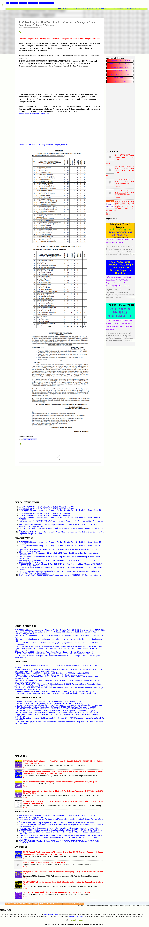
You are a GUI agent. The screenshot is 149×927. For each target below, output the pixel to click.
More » (25, 767)
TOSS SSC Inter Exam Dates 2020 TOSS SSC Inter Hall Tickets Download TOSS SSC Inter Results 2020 (51, 673)
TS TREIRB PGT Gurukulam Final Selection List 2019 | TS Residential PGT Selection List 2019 (48, 703)
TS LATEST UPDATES (30, 439)
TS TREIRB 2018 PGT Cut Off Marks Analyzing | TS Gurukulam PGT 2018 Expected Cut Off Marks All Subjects (54, 709)
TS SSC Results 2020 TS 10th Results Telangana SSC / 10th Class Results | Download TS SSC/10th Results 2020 (55, 693)
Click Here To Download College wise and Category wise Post (44, 145)
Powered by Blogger (75, 920)
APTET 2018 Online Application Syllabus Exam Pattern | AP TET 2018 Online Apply (56, 892)
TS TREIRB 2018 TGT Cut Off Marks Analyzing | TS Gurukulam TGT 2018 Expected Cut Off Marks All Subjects (54, 711)
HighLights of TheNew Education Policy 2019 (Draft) (44, 862)
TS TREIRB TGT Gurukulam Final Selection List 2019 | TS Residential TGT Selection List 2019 (48, 701)
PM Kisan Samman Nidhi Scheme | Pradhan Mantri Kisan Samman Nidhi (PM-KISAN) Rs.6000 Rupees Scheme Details (61, 835)
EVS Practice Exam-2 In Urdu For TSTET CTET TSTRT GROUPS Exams (44, 514)
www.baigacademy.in (76, 916)
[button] (20, 31)
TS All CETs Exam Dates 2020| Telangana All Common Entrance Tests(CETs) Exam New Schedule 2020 (56, 823)
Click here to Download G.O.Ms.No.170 (34, 114)
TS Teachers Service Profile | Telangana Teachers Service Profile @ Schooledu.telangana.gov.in (49, 675)
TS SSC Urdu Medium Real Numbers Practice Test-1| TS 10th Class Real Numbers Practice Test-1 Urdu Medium (59, 828)
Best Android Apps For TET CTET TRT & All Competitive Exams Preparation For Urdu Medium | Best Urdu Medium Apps (120, 205)
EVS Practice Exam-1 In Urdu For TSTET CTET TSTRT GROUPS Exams (44, 515)
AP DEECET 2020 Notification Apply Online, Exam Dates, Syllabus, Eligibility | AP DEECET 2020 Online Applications (60, 830)
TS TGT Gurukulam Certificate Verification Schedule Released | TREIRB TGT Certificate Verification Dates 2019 (55, 707)
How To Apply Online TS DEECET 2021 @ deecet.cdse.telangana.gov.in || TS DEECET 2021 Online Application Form (60, 575)
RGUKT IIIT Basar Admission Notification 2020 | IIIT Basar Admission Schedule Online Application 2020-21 (53, 654)
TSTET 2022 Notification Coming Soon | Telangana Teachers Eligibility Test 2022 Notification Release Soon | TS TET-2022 (59, 630)
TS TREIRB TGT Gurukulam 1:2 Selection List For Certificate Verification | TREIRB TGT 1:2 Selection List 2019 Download (58, 705)
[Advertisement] (34, 79)
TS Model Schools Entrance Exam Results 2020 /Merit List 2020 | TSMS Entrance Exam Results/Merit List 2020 (54, 691)
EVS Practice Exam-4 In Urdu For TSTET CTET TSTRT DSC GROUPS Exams (64, 9)
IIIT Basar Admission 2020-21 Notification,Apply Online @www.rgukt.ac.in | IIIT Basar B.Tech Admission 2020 (54, 652)
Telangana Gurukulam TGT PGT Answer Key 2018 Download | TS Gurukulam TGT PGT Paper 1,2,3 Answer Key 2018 (56, 712)
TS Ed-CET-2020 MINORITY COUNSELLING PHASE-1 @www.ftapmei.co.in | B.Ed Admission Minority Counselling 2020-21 (58, 646)
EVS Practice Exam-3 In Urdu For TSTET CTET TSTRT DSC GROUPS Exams (46, 508)
